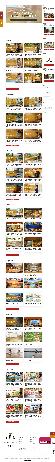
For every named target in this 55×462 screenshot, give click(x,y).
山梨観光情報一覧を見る (12, 364)
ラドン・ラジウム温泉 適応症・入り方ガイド (36, 437)
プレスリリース (46, 99)
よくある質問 (31, 439)
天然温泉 (45, 107)
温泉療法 (45, 105)
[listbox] (49, 120)
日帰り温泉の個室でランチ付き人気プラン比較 (49, 9)
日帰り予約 (1, 22)
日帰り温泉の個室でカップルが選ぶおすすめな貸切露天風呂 (49, 39)
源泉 (52, 105)
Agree (27, 460)
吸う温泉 (49, 105)
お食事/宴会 (20, 441)
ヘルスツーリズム (21, 437)
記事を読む (49, 19)
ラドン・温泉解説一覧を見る (12, 145)
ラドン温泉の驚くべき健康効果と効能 (49, 70)
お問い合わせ (31, 441)
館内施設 (19, 443)
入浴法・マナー (36, 27)
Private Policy (49, 458)
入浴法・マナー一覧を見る (12, 199)
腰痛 (52, 107)
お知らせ (52, 99)
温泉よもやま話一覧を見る (12, 421)
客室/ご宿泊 (20, 439)
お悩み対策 (11, 27)
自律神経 (49, 107)
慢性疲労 (45, 112)
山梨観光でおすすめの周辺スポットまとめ (49, 54)
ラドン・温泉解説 (24, 27)
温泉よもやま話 (47, 87)
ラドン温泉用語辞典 (32, 443)
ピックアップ (46, 97)
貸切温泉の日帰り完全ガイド (48, 24)
